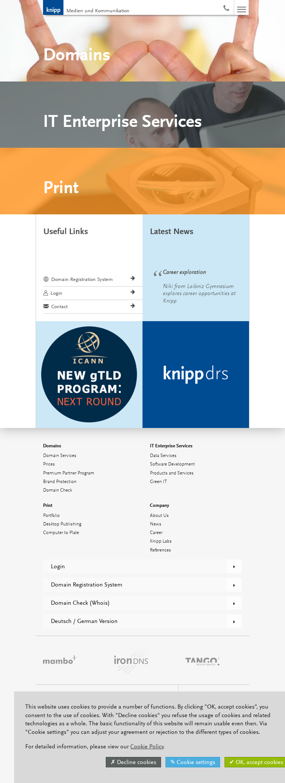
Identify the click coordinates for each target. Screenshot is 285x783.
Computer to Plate (61, 532)
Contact (59, 306)
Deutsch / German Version (84, 621)
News (155, 524)
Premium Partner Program (68, 473)
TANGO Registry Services (202, 660)
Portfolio (51, 515)
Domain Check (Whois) (80, 603)
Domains (52, 445)
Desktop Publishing (62, 524)
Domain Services (59, 455)
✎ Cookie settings (192, 762)
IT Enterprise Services (171, 445)
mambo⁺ (60, 660)
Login (56, 293)
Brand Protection (59, 481)
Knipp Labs (161, 541)
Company (159, 505)
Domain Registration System (82, 279)
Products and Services (172, 473)
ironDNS (131, 660)
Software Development (172, 464)
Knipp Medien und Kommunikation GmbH (53, 7)
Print (47, 505)
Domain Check (57, 490)
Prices (49, 464)
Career (156, 532)
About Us (159, 515)
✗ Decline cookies (133, 762)
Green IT (158, 481)
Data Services (163, 455)
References (160, 550)
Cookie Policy (146, 746)
